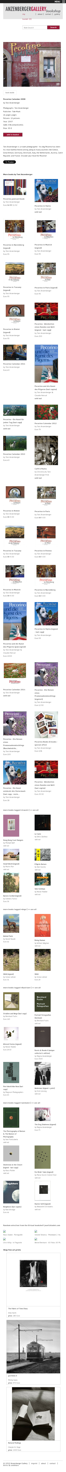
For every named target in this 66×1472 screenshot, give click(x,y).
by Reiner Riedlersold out (41, 892)
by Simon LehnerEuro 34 (9, 977)
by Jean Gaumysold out (40, 867)
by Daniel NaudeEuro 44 (9, 939)
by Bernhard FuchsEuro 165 (15, 1016)
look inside (9, 92)
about (40, 14)
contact (48, 14)
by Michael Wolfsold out (13, 843)
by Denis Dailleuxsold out (41, 837)
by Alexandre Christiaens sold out (44, 1207)
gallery (57, 14)
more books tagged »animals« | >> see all (21, 1103)
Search (53, 27)
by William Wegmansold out (42, 943)
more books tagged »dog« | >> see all (20, 909)
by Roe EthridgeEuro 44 (12, 1209)
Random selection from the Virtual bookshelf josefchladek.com (31, 1225)
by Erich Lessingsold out (45, 1091)
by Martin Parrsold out (11, 867)
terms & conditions (11, 1465)
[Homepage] (33, 11)
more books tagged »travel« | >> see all (21, 810)
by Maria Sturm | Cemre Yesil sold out (45, 1175)
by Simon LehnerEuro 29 (41, 977)
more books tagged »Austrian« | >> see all (22, 987)
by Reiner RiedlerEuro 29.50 (12, 1047)
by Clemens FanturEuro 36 (12, 899)
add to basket (13, 134)
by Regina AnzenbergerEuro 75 (45, 1127)
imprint (34, 1463)
